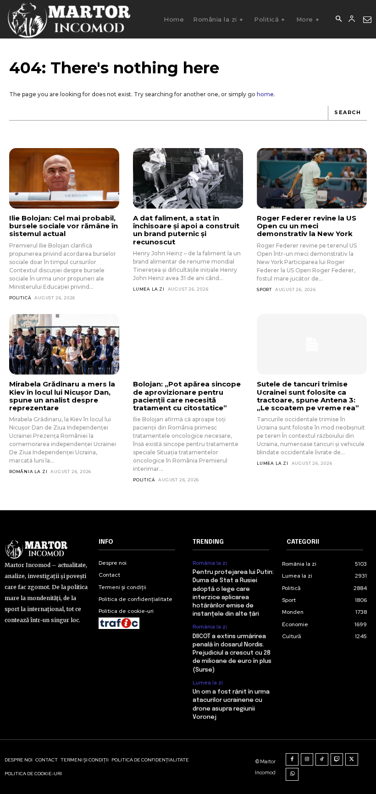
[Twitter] (351, 759)
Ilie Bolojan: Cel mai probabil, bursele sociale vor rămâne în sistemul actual (63, 226)
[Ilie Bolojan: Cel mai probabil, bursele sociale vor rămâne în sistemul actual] (64, 178)
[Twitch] (337, 759)
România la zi (28, 471)
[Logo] (69, 19)
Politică (20, 297)
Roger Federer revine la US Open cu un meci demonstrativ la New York (306, 226)
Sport (264, 289)
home (265, 94)
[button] (338, 19)
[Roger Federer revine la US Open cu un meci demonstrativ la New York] (312, 178)
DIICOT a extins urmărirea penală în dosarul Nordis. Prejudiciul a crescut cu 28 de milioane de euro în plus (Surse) (232, 653)
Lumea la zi (149, 289)
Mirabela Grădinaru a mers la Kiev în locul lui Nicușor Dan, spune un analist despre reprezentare (62, 396)
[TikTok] (321, 759)
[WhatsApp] (292, 774)
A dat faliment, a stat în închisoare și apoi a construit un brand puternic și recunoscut (186, 230)
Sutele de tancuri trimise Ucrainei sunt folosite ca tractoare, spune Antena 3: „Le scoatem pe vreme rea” (308, 396)
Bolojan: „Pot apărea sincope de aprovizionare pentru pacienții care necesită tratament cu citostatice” (187, 396)
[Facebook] (292, 759)
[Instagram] (307, 759)
